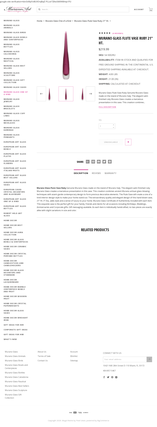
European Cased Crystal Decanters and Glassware (14, 191)
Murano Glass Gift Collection (14, 81)
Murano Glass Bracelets (12, 107)
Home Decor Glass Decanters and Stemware (14, 272)
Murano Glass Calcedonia (12, 52)
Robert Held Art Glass (13, 214)
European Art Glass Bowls (15, 148)
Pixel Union (80, 420)
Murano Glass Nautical (12, 59)
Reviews (96, 173)
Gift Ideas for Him (14, 334)
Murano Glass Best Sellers (14, 67)
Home (39, 21)
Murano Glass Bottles (12, 45)
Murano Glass (12, 20)
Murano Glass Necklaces (12, 121)
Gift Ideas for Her (14, 325)
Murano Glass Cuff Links (14, 114)
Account (139, 9)
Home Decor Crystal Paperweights (15, 304)
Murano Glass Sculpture (12, 74)
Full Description (107, 107)
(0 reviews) (117, 33)
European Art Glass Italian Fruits (15, 169)
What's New (10, 339)
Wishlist (74, 356)
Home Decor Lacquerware (11, 281)
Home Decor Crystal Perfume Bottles (15, 254)
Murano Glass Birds (15, 32)
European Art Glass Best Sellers (15, 176)
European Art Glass (15, 142)
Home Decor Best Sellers (13, 226)
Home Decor (10, 220)
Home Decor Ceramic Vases (15, 247)
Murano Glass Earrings (12, 128)
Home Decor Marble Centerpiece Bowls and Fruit (15, 289)
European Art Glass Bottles (15, 207)
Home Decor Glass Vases (14, 311)
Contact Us (43, 360)
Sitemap (74, 360)
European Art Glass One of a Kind (15, 200)
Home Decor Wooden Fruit (15, 297)
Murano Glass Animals (12, 26)
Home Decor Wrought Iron (16, 319)
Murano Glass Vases (15, 87)
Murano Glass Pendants (12, 136)
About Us (42, 351)
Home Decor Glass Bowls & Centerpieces (16, 240)
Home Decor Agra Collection (13, 233)
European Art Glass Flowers (15, 162)
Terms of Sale (44, 356)
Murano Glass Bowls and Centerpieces (15, 38)
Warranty (110, 173)
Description (81, 173)
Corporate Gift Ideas (16, 329)
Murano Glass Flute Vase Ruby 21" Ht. (91, 21)
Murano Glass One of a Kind (16, 93)
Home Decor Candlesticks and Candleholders (14, 263)
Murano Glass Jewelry (12, 100)
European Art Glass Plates (15, 155)
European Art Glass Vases (15, 183)
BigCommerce (103, 420)
